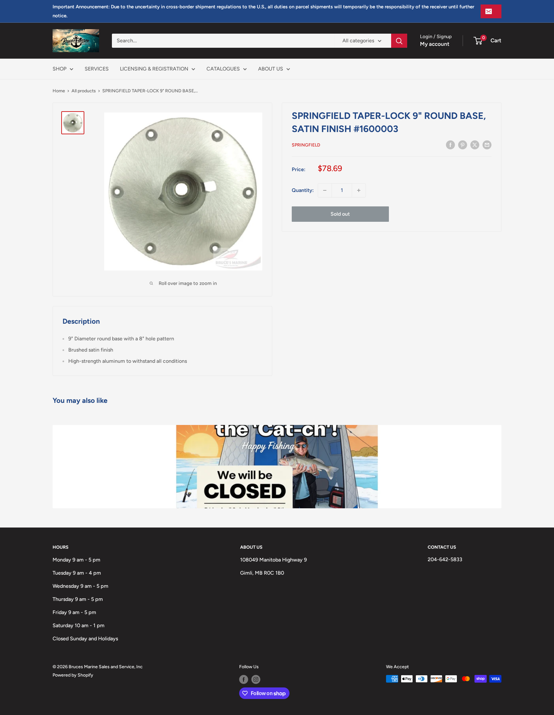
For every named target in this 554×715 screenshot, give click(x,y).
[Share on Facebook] (450, 144)
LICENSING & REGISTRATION (154, 69)
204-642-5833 (445, 559)
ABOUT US (270, 69)
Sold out (340, 214)
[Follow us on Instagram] (255, 679)
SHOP (59, 69)
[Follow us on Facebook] (243, 679)
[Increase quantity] (358, 190)
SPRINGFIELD (306, 145)
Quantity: (303, 190)
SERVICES (97, 69)
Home (59, 91)
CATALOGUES (223, 69)
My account (434, 44)
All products (83, 91)
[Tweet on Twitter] (474, 144)
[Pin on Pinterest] (462, 144)
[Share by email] (487, 144)
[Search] (399, 41)
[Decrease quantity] (325, 190)
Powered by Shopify (73, 675)
